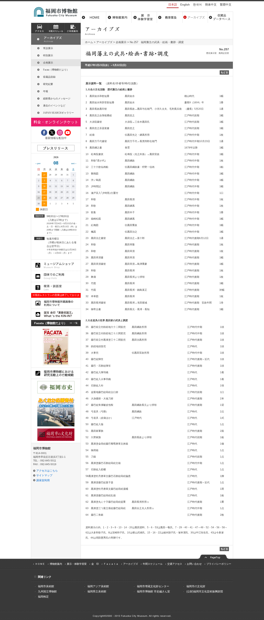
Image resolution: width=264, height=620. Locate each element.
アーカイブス (195, 17)
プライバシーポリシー (218, 563)
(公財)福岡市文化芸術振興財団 (204, 591)
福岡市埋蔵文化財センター (153, 586)
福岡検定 (43, 596)
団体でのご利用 (56, 276)
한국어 (197, 4)
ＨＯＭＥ (40, 563)
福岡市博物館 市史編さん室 (153, 591)
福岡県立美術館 (96, 591)
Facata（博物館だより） (56, 69)
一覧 (75, 323)
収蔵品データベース (220, 17)
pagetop (213, 556)
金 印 (95, 563)
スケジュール (56, 28)
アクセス (39, 28)
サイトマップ (44, 475)
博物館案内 (119, 17)
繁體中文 (225, 4)
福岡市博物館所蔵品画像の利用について (56, 303)
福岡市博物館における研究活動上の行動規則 (56, 373)
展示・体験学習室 (144, 17)
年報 (45, 91)
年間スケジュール (153, 563)
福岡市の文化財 (195, 586)
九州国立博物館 (47, 591)
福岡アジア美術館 (98, 586)
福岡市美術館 (46, 586)
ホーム (93, 17)
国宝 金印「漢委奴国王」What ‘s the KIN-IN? (56, 314)
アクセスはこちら (47, 470)
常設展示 (48, 48)
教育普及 (169, 17)
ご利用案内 (72, 28)
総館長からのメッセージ (56, 98)
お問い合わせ (194, 563)
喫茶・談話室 (56, 287)
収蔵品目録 (49, 76)
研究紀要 (48, 84)
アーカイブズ (104, 42)
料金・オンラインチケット (56, 122)
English (185, 4)
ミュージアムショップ (56, 265)
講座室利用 (43, 480)
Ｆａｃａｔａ (111, 563)
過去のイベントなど (54, 105)
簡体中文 (211, 4)
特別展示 (48, 55)
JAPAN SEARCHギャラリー (58, 112)
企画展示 (121, 42)
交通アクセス (174, 563)
